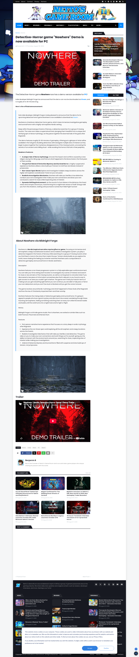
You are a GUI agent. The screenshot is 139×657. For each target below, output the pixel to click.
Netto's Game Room (37, 654)
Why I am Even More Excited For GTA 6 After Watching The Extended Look (36, 602)
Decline (106, 648)
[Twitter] (34, 453)
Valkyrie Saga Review (69, 626)
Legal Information (65, 654)
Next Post (86, 577)
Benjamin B (30, 460)
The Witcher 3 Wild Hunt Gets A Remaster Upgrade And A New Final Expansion (113, 170)
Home (17, 1)
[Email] (48, 453)
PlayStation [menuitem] (73, 25)
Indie (29, 448)
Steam (75, 117)
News (34, 448)
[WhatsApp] (43, 453)
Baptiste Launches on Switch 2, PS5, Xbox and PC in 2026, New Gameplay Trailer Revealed (78, 493)
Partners (44, 1)
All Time (116, 95)
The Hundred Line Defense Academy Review (71, 601)
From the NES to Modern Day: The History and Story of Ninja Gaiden (113, 85)
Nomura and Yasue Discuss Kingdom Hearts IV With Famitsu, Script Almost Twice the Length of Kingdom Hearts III (37, 613)
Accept (90, 648)
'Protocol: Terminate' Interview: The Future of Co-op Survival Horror (78, 517)
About (23, 1)
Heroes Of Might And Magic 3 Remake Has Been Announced (113, 101)
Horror (23, 33)
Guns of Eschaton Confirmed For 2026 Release (113, 198)
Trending (100, 95)
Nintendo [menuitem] (60, 25)
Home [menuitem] (19, 25)
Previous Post (21, 577)
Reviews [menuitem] (36, 25)
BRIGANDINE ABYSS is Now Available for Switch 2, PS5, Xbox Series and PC (112, 180)
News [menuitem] (27, 25)
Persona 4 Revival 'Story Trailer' (36, 622)
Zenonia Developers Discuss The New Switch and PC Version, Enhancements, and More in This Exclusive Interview (113, 63)
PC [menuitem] (92, 25)
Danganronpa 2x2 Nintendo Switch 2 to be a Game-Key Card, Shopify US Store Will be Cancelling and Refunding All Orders (113, 149)
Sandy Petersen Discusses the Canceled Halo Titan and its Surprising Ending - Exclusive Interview (107, 47)
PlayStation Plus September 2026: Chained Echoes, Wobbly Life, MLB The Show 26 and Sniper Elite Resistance (113, 136)
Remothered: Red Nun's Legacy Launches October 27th (52, 517)
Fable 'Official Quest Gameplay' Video (110, 189)
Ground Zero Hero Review (71, 617)
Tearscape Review (68, 609)
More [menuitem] (98, 25)
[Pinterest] (39, 453)
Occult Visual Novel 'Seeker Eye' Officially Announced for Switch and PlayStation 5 (27, 493)
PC (85, 94)
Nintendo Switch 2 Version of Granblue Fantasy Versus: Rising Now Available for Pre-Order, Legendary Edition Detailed (113, 113)
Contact (30, 1)
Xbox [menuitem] (85, 25)
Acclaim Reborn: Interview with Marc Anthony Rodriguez (112, 75)
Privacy (37, 1)
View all (88, 473)
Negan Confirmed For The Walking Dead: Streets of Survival (50, 493)
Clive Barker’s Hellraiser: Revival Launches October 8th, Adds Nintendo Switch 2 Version (27, 517)
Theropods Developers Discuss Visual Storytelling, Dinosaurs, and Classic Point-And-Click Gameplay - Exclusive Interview (111, 613)
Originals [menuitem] (48, 25)
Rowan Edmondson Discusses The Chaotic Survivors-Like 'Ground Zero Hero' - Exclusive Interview (111, 602)
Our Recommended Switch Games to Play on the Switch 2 (113, 125)
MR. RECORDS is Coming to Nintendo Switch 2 (112, 160)
